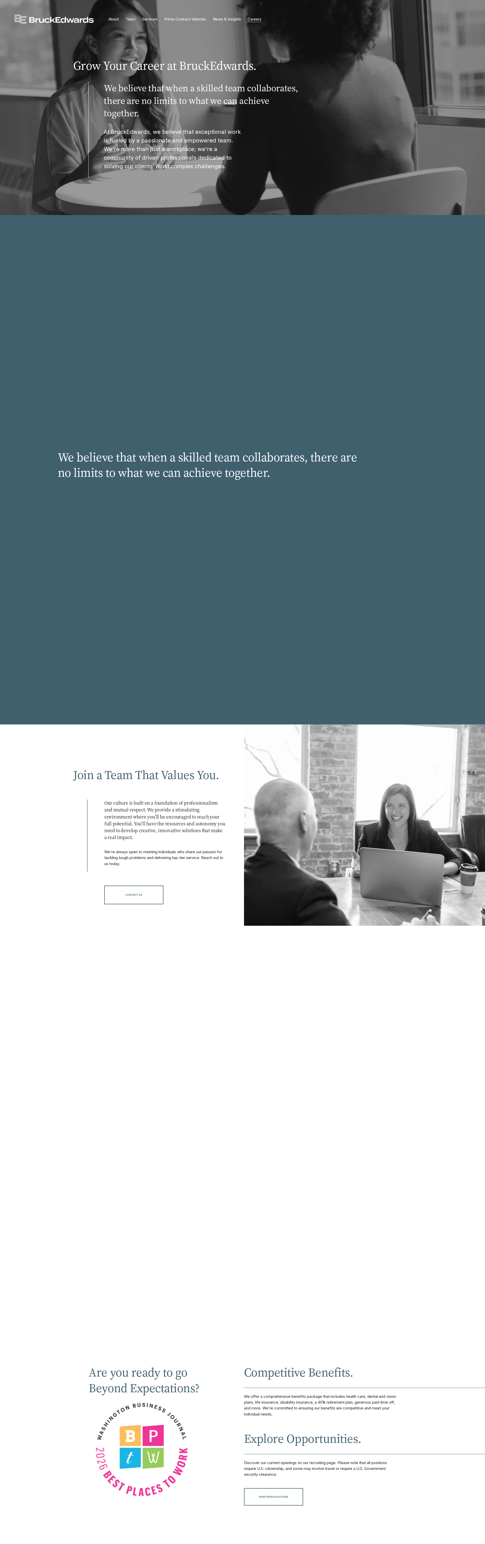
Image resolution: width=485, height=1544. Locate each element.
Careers (254, 19)
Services (149, 19)
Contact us (134, 894)
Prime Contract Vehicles (185, 19)
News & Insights (227, 19)
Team (130, 19)
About (113, 19)
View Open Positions (273, 1496)
